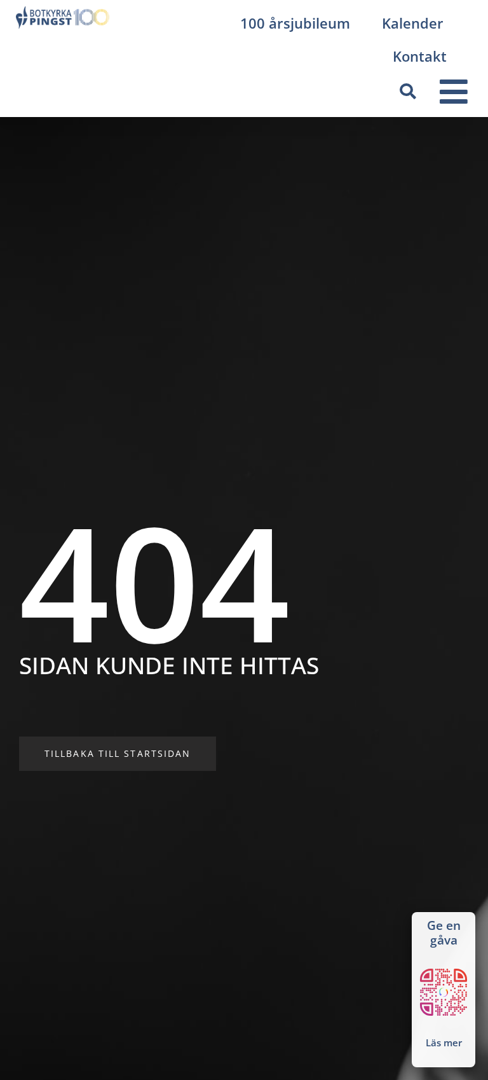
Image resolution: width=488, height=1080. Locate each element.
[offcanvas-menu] (453, 92)
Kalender (413, 22)
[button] (408, 91)
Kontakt (420, 56)
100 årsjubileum (295, 22)
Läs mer (444, 1042)
